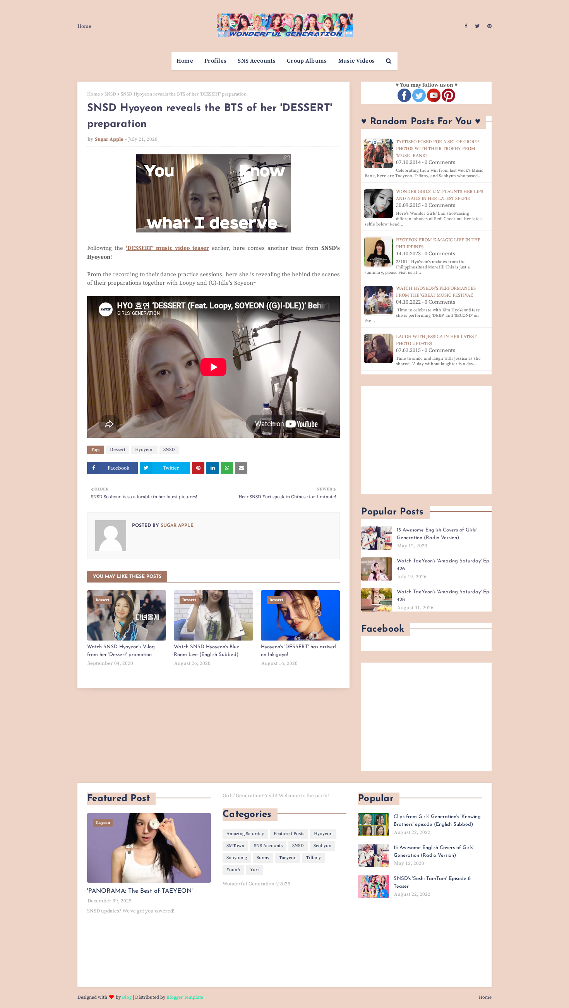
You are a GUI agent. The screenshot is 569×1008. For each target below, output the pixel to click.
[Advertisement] (426, 440)
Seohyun (322, 846)
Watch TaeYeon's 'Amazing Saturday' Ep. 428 (443, 595)
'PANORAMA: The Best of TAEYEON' (140, 891)
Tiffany (313, 858)
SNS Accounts (268, 846)
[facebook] (466, 26)
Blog (127, 997)
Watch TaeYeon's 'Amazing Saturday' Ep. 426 (443, 565)
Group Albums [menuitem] (307, 61)
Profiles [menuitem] (215, 61)
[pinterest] (488, 26)
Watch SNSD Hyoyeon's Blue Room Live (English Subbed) (206, 650)
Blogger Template (184, 997)
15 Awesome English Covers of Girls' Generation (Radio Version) (436, 534)
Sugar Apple (109, 139)
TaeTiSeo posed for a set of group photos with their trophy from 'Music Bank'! (437, 149)
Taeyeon (287, 858)
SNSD (110, 94)
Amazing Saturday (245, 834)
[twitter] (477, 26)
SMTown (235, 846)
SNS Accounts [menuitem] (257, 61)
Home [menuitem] (185, 61)
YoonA (233, 870)
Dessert (117, 450)
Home (84, 26)
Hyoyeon (144, 450)
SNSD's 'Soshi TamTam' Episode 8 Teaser (432, 882)
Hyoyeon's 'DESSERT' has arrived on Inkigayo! (298, 650)
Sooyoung (236, 858)
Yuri (254, 870)
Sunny (263, 858)
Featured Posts (289, 834)
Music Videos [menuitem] (356, 61)
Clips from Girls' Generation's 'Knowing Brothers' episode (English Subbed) (437, 820)
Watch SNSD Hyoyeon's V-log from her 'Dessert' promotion (121, 650)
